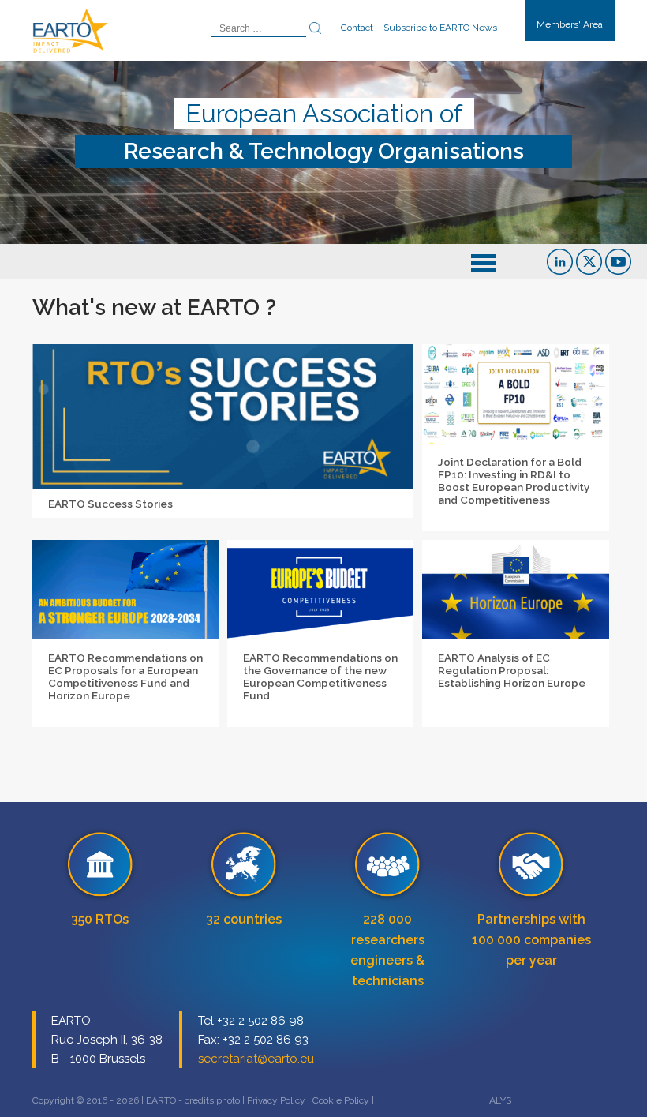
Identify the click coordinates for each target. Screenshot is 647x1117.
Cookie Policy (340, 1100)
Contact (357, 27)
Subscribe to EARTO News (440, 27)
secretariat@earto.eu (256, 1058)
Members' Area (570, 24)
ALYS (500, 1100)
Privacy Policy (276, 1100)
